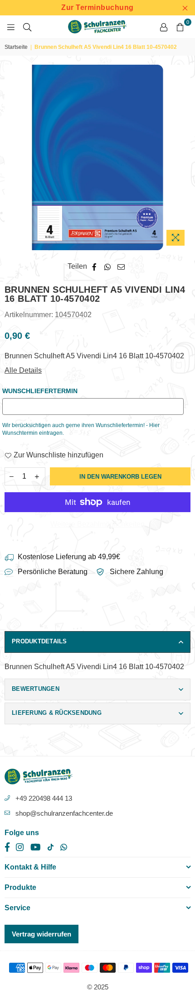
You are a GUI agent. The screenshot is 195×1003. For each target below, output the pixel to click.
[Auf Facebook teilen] (94, 266)
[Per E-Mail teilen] (121, 266)
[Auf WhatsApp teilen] (107, 266)
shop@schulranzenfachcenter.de (64, 813)
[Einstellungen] (164, 26)
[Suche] (27, 26)
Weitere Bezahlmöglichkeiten (97, 524)
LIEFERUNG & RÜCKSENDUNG (57, 712)
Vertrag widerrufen (41, 934)
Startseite (16, 47)
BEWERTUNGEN (35, 688)
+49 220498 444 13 (43, 798)
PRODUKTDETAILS (39, 641)
